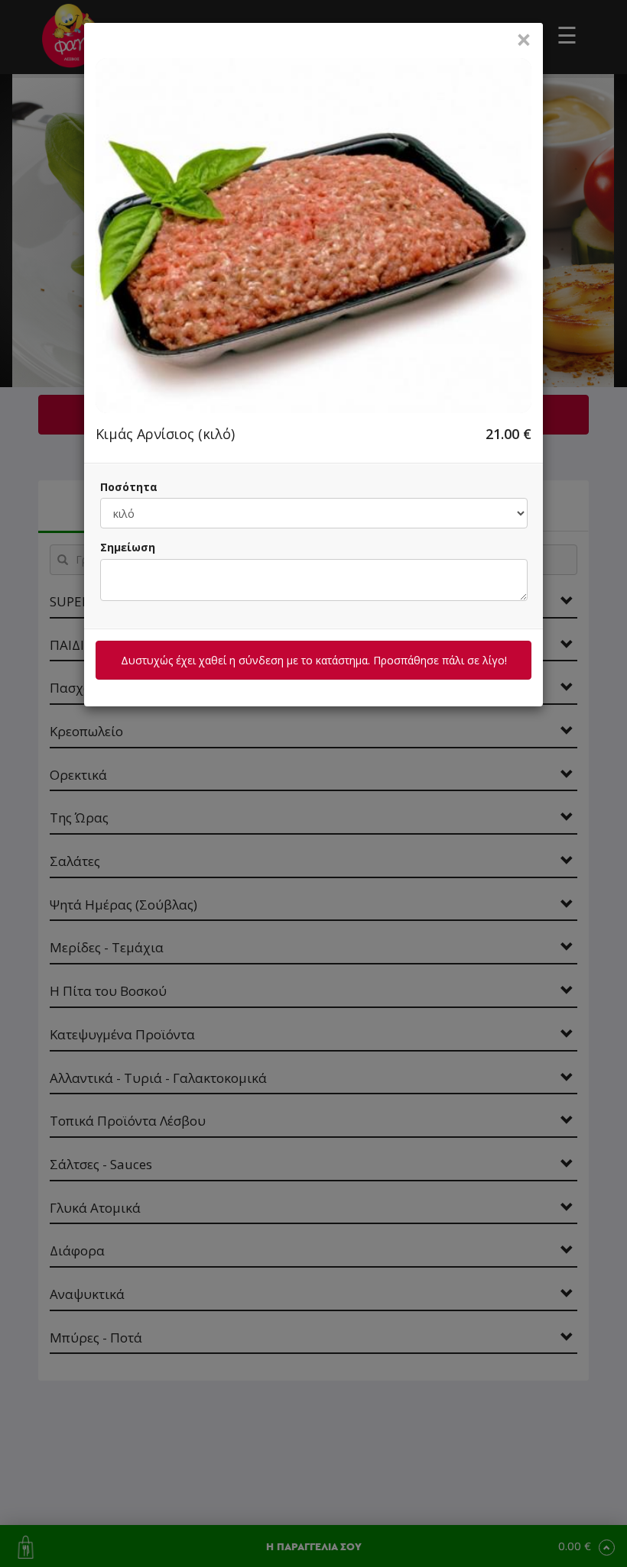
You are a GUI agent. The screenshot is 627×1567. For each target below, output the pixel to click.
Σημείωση (127, 547)
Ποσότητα (129, 487)
